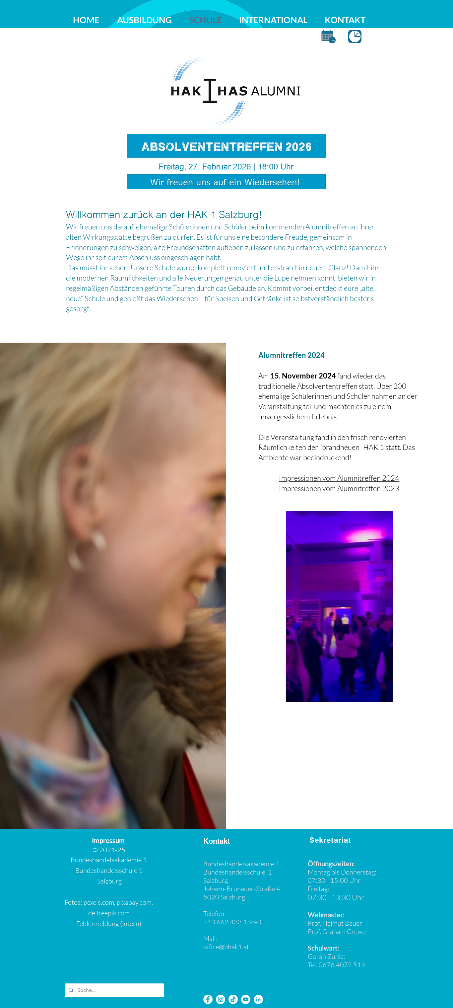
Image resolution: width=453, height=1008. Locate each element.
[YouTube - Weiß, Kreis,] (245, 999)
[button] (384, 694)
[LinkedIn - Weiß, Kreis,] (258, 999)
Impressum (109, 840)
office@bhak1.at (226, 947)
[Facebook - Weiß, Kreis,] (208, 999)
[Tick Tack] (233, 999)
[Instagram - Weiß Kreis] (220, 999)
